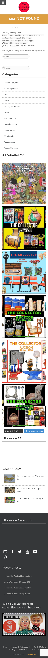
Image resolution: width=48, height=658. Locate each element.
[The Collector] (24, 7)
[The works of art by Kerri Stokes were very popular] (24, 183)
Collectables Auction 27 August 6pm (18, 576)
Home (4, 28)
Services (14, 647)
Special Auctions (10, 124)
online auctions (10, 118)
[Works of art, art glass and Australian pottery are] (24, 405)
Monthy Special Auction (13, 106)
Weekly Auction (10, 142)
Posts (33, 647)
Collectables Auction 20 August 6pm (18, 588)
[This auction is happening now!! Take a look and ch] (24, 316)
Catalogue (24, 647)
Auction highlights (11, 83)
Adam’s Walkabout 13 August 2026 (17, 594)
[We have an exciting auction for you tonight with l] (24, 272)
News (6, 112)
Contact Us (35, 649)
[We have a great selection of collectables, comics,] (24, 228)
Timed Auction (9, 130)
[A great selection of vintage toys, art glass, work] (24, 361)
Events (6, 94)
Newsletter (23, 649)
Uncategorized (9, 136)
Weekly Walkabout (11, 148)
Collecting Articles (11, 88)
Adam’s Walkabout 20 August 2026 (17, 582)
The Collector (31, 654)
